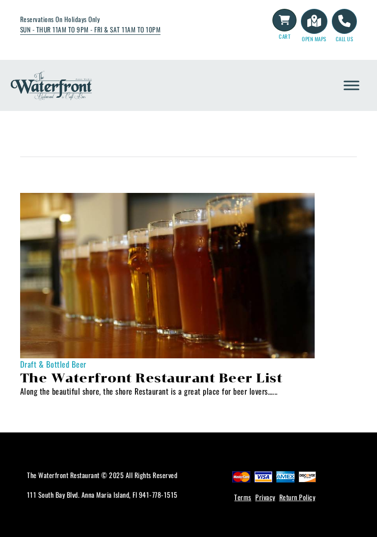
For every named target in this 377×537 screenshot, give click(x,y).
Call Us (344, 39)
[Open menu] (351, 85)
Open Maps (314, 39)
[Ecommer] (285, 20)
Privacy (265, 497)
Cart (284, 36)
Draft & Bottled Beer (53, 364)
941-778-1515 (158, 494)
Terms (242, 497)
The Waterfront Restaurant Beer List (151, 378)
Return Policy (297, 497)
